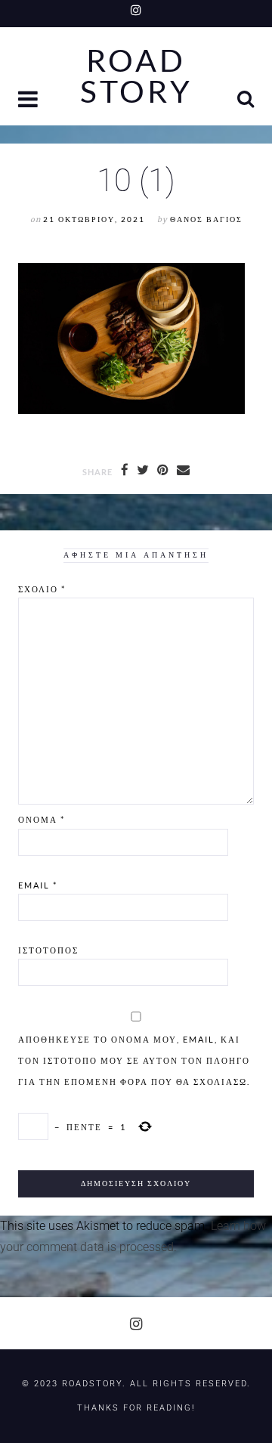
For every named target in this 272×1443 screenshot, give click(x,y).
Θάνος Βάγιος (206, 219)
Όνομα (41, 819)
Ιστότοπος (48, 950)
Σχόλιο (42, 589)
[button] (29, 101)
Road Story (136, 76)
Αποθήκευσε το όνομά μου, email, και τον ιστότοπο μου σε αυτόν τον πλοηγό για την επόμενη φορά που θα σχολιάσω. (134, 1060)
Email (37, 885)
